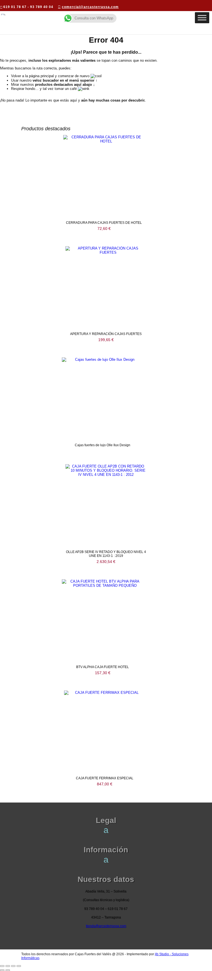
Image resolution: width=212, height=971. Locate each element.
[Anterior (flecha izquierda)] (2, 970)
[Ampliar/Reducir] (2, 966)
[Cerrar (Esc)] (19, 966)
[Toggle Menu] (202, 17)
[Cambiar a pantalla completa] (8, 966)
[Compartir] (13, 966)
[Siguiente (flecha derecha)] (8, 970)
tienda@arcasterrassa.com (106, 926)
